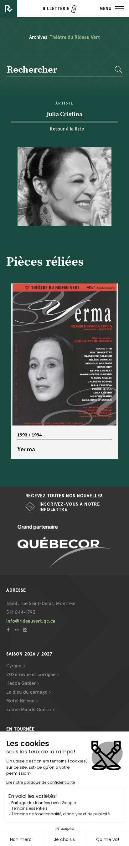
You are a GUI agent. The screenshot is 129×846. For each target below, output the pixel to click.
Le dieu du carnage (26, 692)
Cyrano (14, 666)
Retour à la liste (67, 129)
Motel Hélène (20, 701)
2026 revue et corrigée (30, 674)
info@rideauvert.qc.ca (30, 621)
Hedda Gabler (21, 683)
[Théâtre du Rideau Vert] (8, 8)
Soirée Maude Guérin (28, 709)
